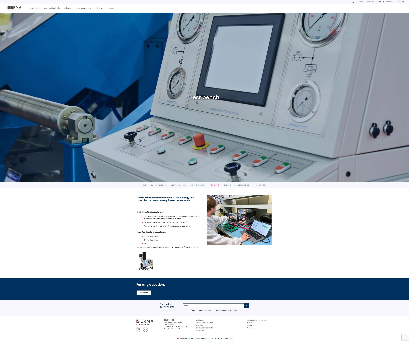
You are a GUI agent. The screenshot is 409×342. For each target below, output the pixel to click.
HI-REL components (204, 328)
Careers (370, 2)
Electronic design (158, 185)
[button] (352, 2)
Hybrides (200, 325)
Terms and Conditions (204, 338)
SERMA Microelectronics (257, 320)
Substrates (200, 330)
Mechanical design (178, 185)
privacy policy (221, 310)
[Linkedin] (138, 329)
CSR (379, 2)
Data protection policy (224, 338)
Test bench (214, 185)
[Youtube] (145, 329)
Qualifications (260, 185)
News (361, 2)
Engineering (201, 320)
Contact (389, 2)
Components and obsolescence (236, 185)
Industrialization (198, 185)
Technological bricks (205, 323)
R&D (144, 185)
